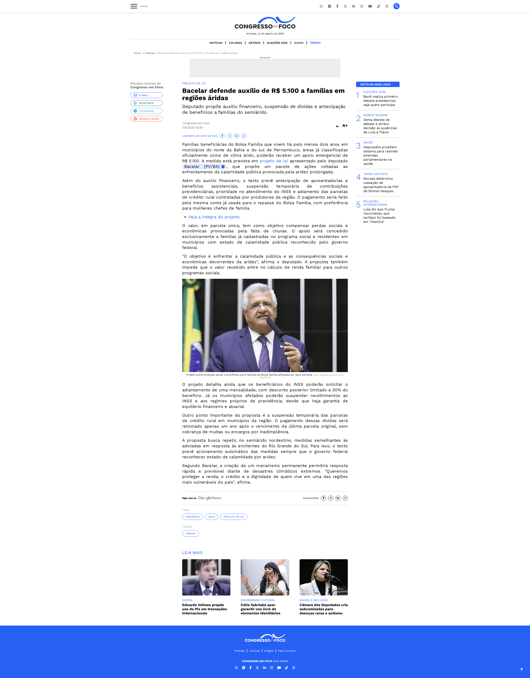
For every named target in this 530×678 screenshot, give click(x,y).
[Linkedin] (353, 6)
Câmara (191, 533)
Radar (299, 42)
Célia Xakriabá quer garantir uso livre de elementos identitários (260, 609)
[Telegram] (329, 6)
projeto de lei (274, 160)
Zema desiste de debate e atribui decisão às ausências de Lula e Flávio (380, 126)
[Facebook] (337, 6)
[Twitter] (345, 6)
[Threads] (386, 6)
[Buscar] (396, 6)
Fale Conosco (287, 650)
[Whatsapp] (321, 6)
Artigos (254, 42)
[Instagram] (361, 6)
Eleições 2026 (277, 42)
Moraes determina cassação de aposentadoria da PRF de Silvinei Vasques (381, 185)
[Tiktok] (378, 6)
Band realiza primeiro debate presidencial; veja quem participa (380, 101)
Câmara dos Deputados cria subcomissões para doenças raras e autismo (324, 609)
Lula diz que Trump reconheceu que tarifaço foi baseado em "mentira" (379, 215)
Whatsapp (146, 103)
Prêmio (315, 42)
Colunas (235, 42)
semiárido (193, 516)
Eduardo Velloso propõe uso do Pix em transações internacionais (204, 609)
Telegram (146, 111)
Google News (149, 118)
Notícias (216, 42)
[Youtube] (370, 6)
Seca (211, 516)
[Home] (265, 23)
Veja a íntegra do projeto (213, 216)
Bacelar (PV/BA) (202, 166)
